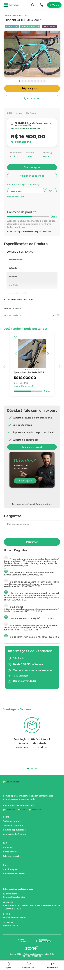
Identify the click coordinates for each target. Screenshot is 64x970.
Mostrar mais (11, 315)
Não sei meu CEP (15, 197)
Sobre (6, 816)
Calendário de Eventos (14, 873)
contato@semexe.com (14, 917)
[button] (25, 369)
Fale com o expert (32, 447)
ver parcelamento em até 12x (25, 128)
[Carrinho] (41, 5)
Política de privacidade (14, 829)
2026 (10, 113)
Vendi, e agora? (10, 869)
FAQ (5, 843)
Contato (7, 847)
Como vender (9, 851)
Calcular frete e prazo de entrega (23, 185)
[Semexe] (11, 4)
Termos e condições (13, 825)
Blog (5, 865)
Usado (19, 113)
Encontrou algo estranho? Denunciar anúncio (32, 504)
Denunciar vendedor (24, 681)
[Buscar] (33, 5)
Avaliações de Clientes (14, 834)
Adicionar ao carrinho (32, 176)
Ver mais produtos (23, 670)
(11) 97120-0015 (10, 925)
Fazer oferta (33, 98)
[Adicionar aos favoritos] (15, 336)
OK (51, 190)
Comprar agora (31, 167)
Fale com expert (11, 856)
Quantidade (16, 152)
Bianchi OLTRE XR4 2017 (23, 19)
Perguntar (32, 542)
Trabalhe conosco (12, 821)
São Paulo (31, 113)
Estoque (30, 152)
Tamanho (45, 152)
